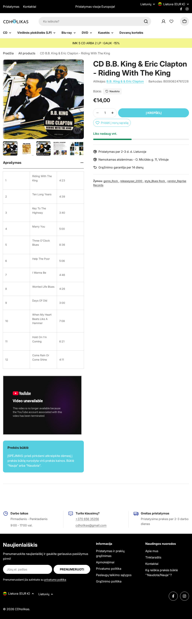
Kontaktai (29, 6)
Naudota (114, 91)
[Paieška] (146, 21)
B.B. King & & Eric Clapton (125, 81)
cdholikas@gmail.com (91, 525)
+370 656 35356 (87, 519)
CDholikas (22, 609)
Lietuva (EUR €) (174, 4)
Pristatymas (11, 6)
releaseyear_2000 (131, 181)
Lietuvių (145, 4)
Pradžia (8, 53)
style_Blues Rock (155, 181)
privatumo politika (55, 579)
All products (26, 53)
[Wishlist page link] (171, 21)
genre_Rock (111, 181)
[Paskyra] (168, 21)
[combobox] (95, 21)
